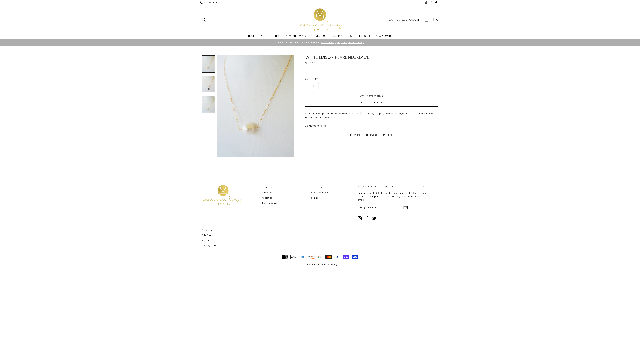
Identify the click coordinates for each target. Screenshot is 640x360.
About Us (267, 187)
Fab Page (267, 192)
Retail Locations (319, 192)
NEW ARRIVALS (384, 36)
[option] (320, 42)
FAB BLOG (337, 36)
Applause (267, 197)
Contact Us (319, 36)
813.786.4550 (211, 2)
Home (251, 36)
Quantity (311, 79)
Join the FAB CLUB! (359, 36)
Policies (314, 197)
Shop (277, 36)
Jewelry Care (269, 203)
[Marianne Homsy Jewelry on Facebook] (367, 218)
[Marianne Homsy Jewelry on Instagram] (360, 218)
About (264, 36)
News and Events (296, 36)
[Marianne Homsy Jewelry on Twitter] (374, 218)
